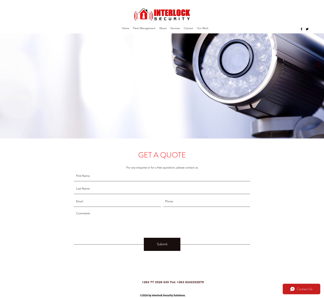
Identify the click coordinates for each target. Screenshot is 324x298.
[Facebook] (301, 29)
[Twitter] (307, 29)
